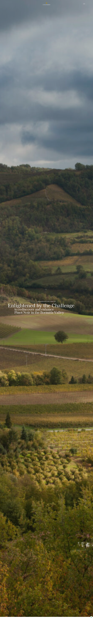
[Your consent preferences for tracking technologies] (91, 617)
